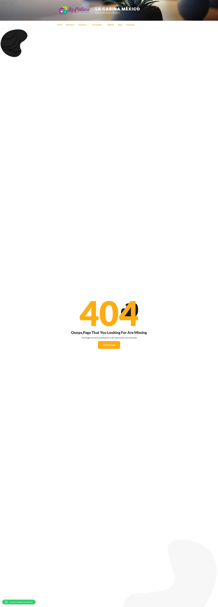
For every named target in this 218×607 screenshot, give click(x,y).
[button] (18, 602)
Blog (120, 25)
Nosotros (70, 25)
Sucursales (97, 25)
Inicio (59, 25)
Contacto (130, 25)
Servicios (82, 25)
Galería (111, 25)
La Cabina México (117, 9)
